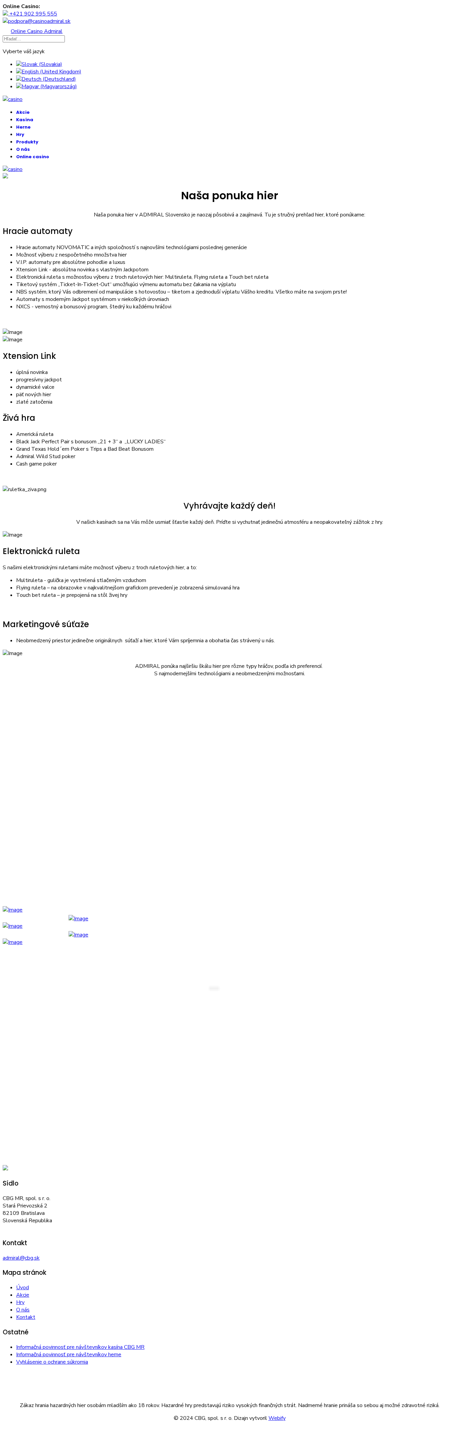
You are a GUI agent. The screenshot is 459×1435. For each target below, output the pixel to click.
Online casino (32, 156)
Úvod (22, 1287)
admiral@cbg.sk (21, 1258)
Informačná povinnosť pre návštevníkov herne (68, 1354)
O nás (23, 149)
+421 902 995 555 (32, 14)
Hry (20, 134)
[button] (229, 176)
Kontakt (25, 1317)
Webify (277, 1418)
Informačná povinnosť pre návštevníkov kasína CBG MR (80, 1347)
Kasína (24, 119)
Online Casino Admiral (36, 31)
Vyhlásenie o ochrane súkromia (52, 1362)
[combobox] (34, 38)
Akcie (23, 112)
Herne (23, 127)
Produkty (27, 142)
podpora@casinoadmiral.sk (39, 21)
